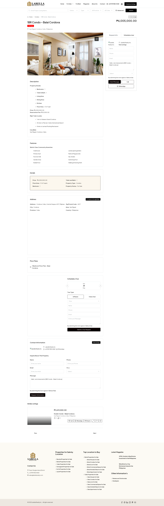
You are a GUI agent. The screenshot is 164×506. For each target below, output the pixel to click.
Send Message (114, 82)
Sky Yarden (71, 156)
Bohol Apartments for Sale (94, 472)
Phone (69, 360)
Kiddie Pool (36, 162)
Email (31, 368)
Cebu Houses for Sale (93, 477)
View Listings (96, 342)
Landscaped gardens (74, 150)
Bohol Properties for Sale (63, 461)
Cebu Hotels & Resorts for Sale (95, 487)
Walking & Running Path (75, 162)
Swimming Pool (72, 159)
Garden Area (37, 159)
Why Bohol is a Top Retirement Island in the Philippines (126, 466)
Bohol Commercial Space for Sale (96, 467)
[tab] (97, 39)
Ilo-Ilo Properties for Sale (63, 469)
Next (94, 433)
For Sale (69, 4)
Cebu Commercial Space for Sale (96, 484)
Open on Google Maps (94, 199)
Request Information (37, 395)
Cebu (38, 210)
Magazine (86, 4)
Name (32, 360)
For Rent (78, 4)
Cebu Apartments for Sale (94, 489)
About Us (94, 4)
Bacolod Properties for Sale (64, 459)
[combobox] (74, 10)
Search (131, 10)
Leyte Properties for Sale (63, 471)
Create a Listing (130, 4)
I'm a (68, 368)
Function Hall (37, 156)
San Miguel (73, 207)
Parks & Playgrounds (74, 153)
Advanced (120, 10)
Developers (116, 481)
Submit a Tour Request (84, 329)
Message (33, 375)
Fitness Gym (37, 153)
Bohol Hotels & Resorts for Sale (95, 469)
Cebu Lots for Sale (92, 482)
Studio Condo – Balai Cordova (64, 414)
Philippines (75, 210)
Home (62, 4)
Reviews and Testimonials (120, 478)
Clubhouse (36, 150)
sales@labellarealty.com (36, 475)
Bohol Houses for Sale (93, 459)
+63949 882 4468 (50, 349)
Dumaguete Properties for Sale (65, 466)
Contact (102, 4)
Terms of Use (88, 326)
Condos (37, 17)
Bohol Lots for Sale (92, 464)
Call (71, 421)
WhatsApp (61, 349)
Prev (35, 433)
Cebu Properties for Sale (63, 464)
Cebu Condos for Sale (93, 479)
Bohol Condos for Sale (93, 462)
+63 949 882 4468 (113, 4)
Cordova (36, 207)
